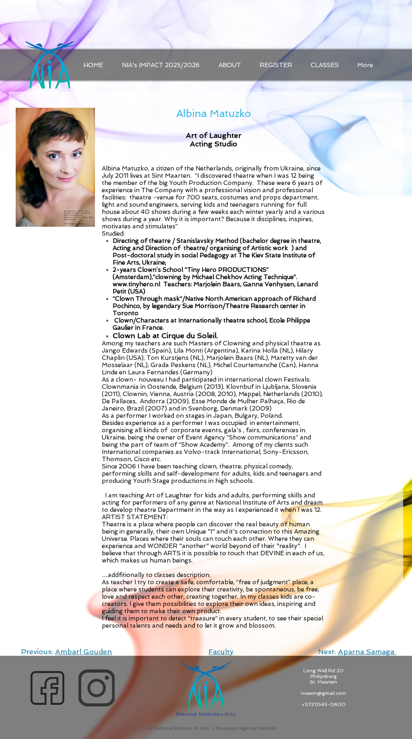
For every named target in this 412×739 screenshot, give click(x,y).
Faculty (220, 651)
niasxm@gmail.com (323, 693)
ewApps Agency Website (248, 728)
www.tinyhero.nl (136, 284)
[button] (324, 65)
